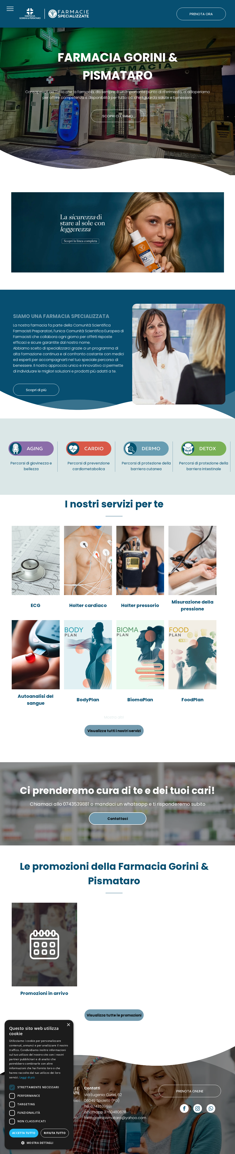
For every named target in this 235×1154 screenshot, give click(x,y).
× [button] (68, 1025)
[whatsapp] (211, 1109)
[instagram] (197, 1109)
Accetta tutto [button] (23, 1133)
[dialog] (39, 1084)
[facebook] (184, 1109)
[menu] (10, 9)
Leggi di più (27, 1077)
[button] (39, 1142)
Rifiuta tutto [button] (55, 1133)
